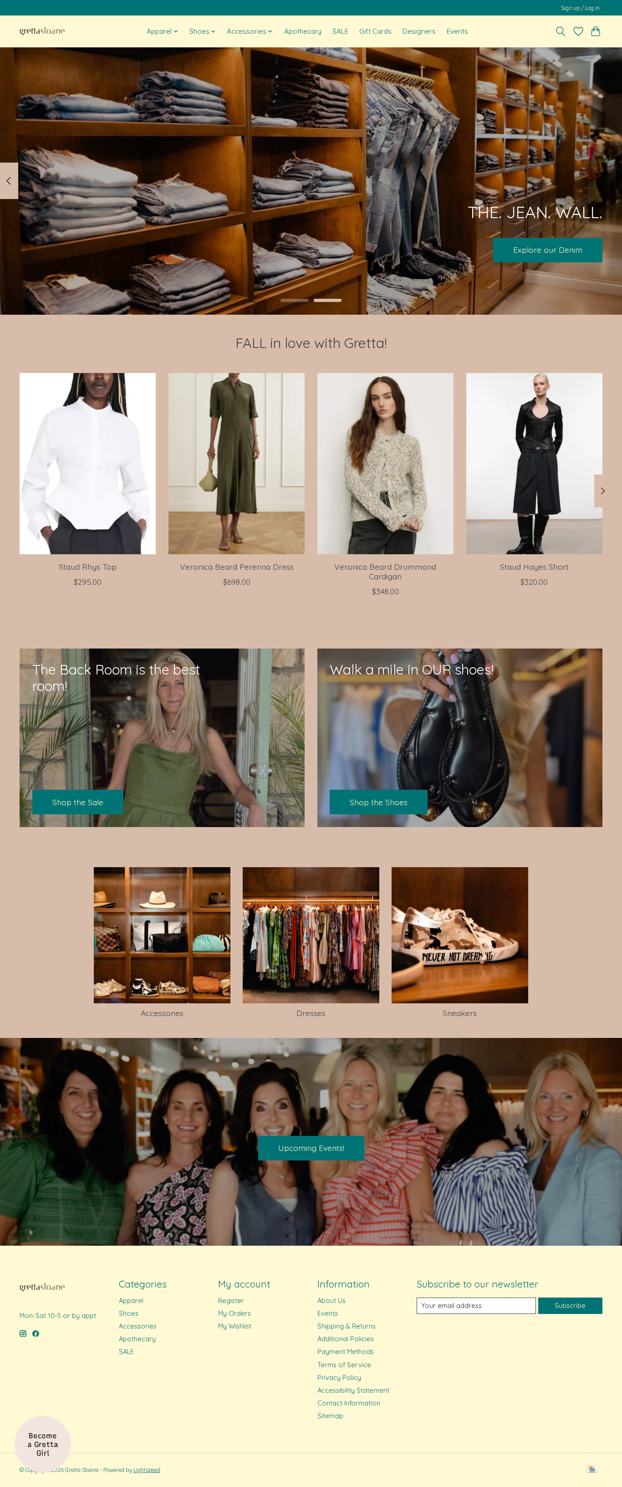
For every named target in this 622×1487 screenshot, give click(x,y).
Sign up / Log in (580, 8)
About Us (331, 1300)
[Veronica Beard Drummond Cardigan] (385, 463)
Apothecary (302, 31)
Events (457, 31)
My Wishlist (234, 1326)
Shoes (128, 1313)
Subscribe (570, 1305)
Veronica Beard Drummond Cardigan (385, 571)
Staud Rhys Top (88, 567)
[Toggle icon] (560, 31)
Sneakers (460, 1013)
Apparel (131, 1300)
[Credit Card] (591, 1470)
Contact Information (348, 1403)
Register (231, 1300)
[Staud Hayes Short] (534, 463)
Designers (419, 31)
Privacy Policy (339, 1377)
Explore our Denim (547, 250)
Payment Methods (345, 1351)
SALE (340, 31)
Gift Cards (375, 31)
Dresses (311, 1013)
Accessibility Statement (353, 1390)
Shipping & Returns (346, 1326)
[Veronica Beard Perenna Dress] (236, 463)
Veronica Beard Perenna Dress (237, 567)
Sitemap (330, 1415)
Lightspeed (146, 1470)
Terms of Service (344, 1364)
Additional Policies (345, 1338)
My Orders (234, 1313)
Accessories (162, 1013)
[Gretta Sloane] (42, 31)
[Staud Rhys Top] (88, 463)
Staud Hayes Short (534, 567)
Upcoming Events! (311, 1148)
